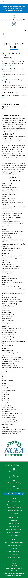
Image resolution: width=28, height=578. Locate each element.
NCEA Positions (14, 524)
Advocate (14, 521)
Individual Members (14, 545)
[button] (5, 493)
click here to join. (7, 65)
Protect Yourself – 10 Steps (14, 529)
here (3, 97)
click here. (14, 71)
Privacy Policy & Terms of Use (14, 568)
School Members (14, 554)
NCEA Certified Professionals (14, 542)
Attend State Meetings (14, 532)
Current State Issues (14, 535)
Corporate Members (14, 551)
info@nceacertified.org (14, 11)
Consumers (14, 565)
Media (14, 563)
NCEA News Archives (14, 557)
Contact (14, 561)
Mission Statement (14, 502)
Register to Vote (14, 527)
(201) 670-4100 (18, 8)
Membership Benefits (14, 508)
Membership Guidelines (14, 505)
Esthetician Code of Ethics (14, 511)
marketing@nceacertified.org (14, 489)
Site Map (14, 570)
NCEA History (14, 513)
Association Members (14, 548)
